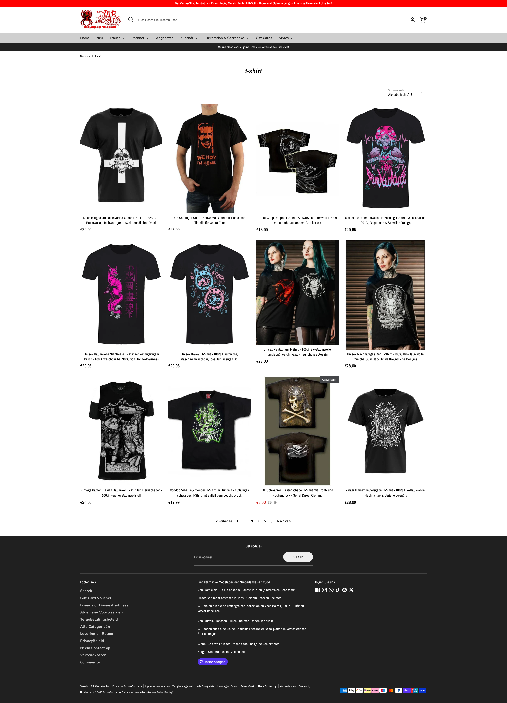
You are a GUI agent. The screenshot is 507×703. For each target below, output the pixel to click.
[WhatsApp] (331, 590)
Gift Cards (264, 38)
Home (85, 38)
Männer (138, 38)
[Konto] (412, 20)
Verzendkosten (93, 655)
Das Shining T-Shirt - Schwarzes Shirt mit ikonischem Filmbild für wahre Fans (209, 220)
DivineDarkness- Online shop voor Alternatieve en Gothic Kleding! (138, 692)
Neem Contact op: (95, 648)
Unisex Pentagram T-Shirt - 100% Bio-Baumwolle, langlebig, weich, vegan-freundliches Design (297, 352)
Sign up (298, 556)
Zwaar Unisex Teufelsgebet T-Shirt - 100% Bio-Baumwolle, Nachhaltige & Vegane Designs (386, 493)
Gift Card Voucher (96, 598)
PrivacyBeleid (92, 640)
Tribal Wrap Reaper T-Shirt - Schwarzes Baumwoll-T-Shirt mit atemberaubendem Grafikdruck (297, 220)
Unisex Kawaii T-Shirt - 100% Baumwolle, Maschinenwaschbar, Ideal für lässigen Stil (209, 357)
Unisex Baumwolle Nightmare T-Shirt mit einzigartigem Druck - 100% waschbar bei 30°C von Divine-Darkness (121, 357)
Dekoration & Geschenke (225, 38)
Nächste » (284, 521)
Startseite (85, 56)
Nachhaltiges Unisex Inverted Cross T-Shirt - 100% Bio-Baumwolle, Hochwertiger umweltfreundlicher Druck (121, 220)
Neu (99, 38)
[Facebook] (317, 590)
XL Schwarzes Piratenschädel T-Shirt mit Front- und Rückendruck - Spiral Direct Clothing (297, 493)
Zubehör (187, 38)
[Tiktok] (337, 590)
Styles (284, 38)
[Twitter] (351, 590)
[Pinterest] (344, 590)
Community (90, 662)
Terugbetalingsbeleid (99, 619)
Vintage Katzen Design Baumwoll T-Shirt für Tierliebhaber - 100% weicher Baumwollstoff (121, 493)
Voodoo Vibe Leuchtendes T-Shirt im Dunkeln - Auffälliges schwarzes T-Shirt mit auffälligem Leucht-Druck (209, 493)
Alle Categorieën (95, 626)
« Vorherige (224, 521)
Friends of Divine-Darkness (104, 605)
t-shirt (98, 56)
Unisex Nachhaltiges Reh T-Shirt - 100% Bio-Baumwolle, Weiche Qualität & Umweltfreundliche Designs (386, 357)
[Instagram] (324, 590)
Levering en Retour (96, 633)
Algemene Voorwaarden (101, 612)
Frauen (116, 38)
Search (86, 591)
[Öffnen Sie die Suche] (131, 19)
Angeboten (164, 38)
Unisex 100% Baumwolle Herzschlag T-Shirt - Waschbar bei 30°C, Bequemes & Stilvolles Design (385, 220)
